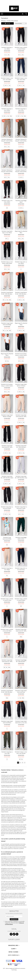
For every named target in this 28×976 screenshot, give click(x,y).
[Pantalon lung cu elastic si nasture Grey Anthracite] (7, 587)
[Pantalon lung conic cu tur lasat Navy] (21, 557)
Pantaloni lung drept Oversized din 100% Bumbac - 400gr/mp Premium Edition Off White (21, 630)
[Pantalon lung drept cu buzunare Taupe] (21, 495)
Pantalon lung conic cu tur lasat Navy (21, 568)
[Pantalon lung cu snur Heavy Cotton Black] (7, 250)
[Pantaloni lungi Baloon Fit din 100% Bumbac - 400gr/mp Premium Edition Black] (21, 281)
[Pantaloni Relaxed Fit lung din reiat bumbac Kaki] (21, 128)
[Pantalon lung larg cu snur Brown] (7, 97)
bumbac (23, 857)
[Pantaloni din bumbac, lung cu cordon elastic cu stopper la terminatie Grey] (7, 373)
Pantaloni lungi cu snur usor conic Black (7, 78)
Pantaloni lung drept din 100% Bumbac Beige (21, 446)
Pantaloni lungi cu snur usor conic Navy (21, 78)
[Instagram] (17, 934)
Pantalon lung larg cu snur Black (7, 48)
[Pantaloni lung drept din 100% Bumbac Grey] (21, 465)
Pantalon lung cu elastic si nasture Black (21, 48)
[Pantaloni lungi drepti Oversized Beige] (7, 312)
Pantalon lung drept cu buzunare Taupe (21, 507)
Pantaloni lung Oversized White (7, 538)
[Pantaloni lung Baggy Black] (21, 189)
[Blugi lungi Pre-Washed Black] (7, 342)
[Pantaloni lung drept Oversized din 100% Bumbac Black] (7, 434)
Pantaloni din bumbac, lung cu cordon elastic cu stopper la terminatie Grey (7, 385)
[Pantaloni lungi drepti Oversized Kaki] (21, 679)
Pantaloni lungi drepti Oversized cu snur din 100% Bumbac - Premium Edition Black (21, 721)
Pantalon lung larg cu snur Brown (7, 109)
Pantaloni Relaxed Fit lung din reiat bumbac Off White (7, 170)
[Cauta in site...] (26, 13)
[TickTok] (14, 934)
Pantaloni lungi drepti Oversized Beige (7, 323)
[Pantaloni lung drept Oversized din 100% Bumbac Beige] (21, 404)
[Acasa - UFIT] (14, 8)
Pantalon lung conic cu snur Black (21, 262)
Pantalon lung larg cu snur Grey (21, 109)
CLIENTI (13, 948)
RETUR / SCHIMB (13, 952)
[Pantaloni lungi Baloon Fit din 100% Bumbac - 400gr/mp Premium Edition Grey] (7, 679)
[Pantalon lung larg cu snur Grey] (21, 97)
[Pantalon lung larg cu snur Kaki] (7, 740)
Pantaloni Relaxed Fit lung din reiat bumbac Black (21, 170)
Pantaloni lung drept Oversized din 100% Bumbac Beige (21, 415)
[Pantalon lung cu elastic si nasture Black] (21, 36)
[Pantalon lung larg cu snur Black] (7, 36)
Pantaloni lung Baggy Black (21, 201)
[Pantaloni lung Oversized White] (7, 526)
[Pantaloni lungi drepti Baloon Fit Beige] (7, 404)
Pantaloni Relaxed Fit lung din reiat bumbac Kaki (21, 140)
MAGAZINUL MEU (13, 945)
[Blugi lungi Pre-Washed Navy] (21, 312)
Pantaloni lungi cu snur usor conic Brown (21, 752)
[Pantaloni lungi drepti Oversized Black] (7, 710)
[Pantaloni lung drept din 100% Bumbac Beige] (21, 434)
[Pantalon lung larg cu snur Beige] (7, 557)
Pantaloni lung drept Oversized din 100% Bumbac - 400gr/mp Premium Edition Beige (7, 660)
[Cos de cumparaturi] (22, 13)
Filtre (8, 23)
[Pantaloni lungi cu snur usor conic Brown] (21, 740)
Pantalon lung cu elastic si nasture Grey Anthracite (7, 599)
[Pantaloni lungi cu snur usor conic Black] (7, 67)
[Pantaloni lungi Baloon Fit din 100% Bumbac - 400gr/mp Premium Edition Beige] (7, 281)
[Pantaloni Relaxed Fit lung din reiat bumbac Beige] (7, 128)
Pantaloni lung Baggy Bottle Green (21, 538)
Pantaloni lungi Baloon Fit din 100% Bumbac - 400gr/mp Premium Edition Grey (7, 691)
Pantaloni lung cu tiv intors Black (7, 201)
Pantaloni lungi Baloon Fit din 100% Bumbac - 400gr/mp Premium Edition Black (21, 293)
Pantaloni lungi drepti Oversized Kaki (21, 691)
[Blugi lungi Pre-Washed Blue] (21, 220)
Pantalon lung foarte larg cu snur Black (7, 231)
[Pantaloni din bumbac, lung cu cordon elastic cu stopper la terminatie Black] (21, 342)
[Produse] (2, 14)
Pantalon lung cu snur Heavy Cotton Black (7, 262)
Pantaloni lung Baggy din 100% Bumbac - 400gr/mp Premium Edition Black (21, 660)
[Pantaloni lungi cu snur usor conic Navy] (21, 67)
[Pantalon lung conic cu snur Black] (21, 250)
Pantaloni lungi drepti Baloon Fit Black (21, 385)
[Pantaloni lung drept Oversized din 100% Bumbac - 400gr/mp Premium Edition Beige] (7, 649)
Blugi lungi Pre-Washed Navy (21, 323)
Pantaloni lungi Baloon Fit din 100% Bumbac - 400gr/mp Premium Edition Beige (7, 293)
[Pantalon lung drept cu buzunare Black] (7, 495)
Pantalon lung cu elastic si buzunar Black (7, 630)
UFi (2, 801)
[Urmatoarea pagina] (25, 763)
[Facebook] (11, 934)
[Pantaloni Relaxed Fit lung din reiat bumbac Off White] (7, 159)
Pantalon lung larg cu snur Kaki (7, 752)
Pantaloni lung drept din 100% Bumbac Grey (21, 477)
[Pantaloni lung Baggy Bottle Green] (21, 526)
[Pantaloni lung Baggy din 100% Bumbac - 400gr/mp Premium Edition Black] (21, 649)
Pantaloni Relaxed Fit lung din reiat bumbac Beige (7, 140)
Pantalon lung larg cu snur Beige (7, 568)
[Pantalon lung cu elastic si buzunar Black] (7, 618)
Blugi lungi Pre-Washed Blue (21, 231)
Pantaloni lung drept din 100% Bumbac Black (7, 477)
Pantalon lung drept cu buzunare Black (7, 507)
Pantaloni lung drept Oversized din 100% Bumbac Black (7, 446)
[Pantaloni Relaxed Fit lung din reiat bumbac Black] (21, 159)
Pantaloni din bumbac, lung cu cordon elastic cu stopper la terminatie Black (21, 354)
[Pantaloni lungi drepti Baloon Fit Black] (21, 373)
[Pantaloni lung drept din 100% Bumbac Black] (7, 465)
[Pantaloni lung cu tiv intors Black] (7, 189)
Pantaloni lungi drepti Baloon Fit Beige (7, 415)
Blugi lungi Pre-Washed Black (7, 354)
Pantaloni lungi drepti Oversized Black (7, 721)
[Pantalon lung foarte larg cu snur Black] (7, 220)
